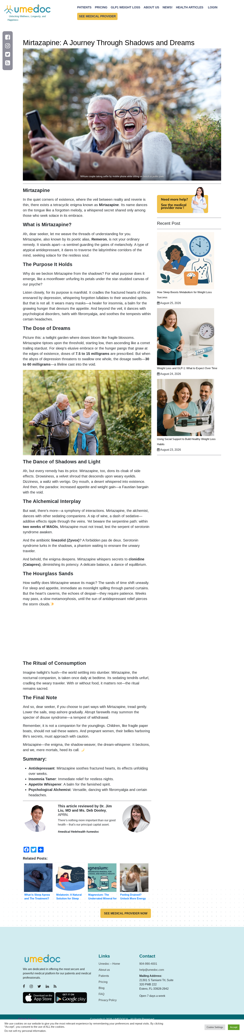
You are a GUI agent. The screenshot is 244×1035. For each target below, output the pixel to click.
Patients (84, 7)
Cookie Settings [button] (215, 1027)
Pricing (101, 7)
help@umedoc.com (151, 969)
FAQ (101, 994)
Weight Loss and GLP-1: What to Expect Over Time (187, 368)
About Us (151, 7)
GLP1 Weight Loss (125, 7)
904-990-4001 (148, 963)
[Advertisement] (87, 635)
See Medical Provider (97, 16)
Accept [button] (233, 1027)
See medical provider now (125, 913)
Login (212, 7)
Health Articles (189, 7)
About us (104, 969)
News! (168, 7)
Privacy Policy (108, 1000)
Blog (101, 988)
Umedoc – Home (109, 963)
